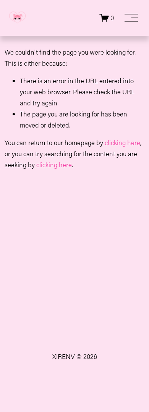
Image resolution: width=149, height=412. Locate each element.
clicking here (122, 142)
